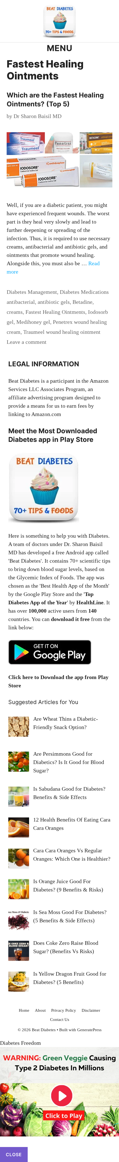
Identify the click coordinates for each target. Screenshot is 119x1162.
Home (24, 1010)
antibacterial (21, 302)
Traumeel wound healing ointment (61, 332)
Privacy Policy (63, 1010)
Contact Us (59, 1019)
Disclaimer (91, 1010)
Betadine (82, 302)
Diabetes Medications (84, 292)
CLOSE (14, 1154)
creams (15, 312)
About (40, 1010)
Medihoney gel (33, 322)
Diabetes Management (32, 292)
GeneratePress (89, 1030)
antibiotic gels (54, 302)
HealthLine (90, 602)
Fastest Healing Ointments (55, 312)
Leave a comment (26, 342)
